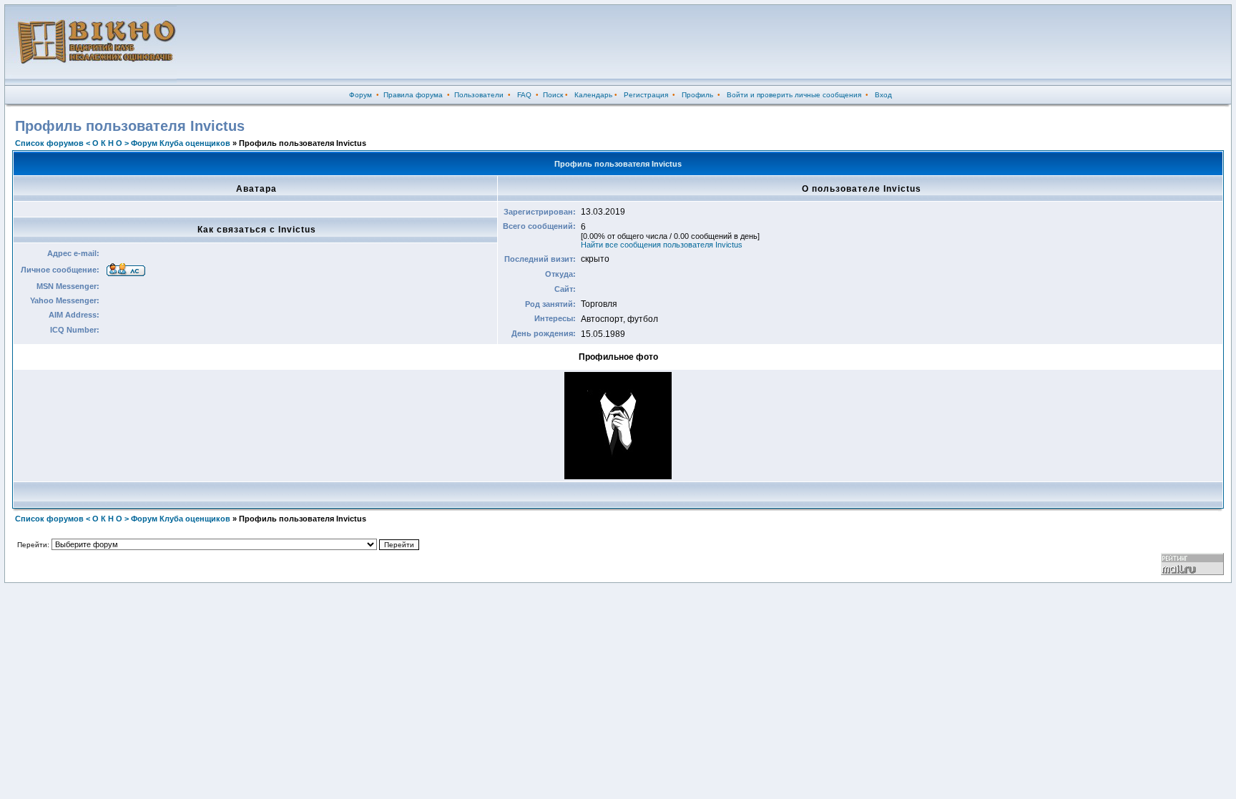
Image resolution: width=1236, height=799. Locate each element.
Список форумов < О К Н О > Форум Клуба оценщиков (122, 143)
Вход (883, 95)
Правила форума (413, 95)
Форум (360, 95)
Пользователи (479, 95)
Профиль (697, 95)
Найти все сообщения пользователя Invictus (661, 244)
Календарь (593, 95)
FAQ (524, 95)
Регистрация (646, 95)
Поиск (553, 95)
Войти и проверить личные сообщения (794, 95)
